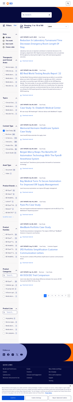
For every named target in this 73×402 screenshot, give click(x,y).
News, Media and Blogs (55, 369)
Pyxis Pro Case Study (30, 205)
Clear (15, 25)
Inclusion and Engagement (34, 375)
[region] (36, 393)
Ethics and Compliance (55, 375)
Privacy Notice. (48, 393)
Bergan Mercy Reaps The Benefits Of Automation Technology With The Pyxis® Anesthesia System (41, 155)
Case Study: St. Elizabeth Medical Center (40, 108)
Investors (29, 372)
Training (51, 380)
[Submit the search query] (24, 15)
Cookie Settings (36, 397)
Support (51, 377)
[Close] (70, 385)
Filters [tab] (9, 26)
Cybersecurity (6, 375)
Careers (5, 372)
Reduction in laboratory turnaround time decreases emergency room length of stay (41, 44)
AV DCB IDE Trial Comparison (35, 275)
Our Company (52, 372)
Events (28, 369)
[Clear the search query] (49, 15)
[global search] (68, 3)
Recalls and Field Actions (9, 369)
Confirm (13, 397)
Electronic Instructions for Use (11, 377)
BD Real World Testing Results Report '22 (40, 74)
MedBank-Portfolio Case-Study (35, 227)
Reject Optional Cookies (60, 397)
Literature (29, 377)
